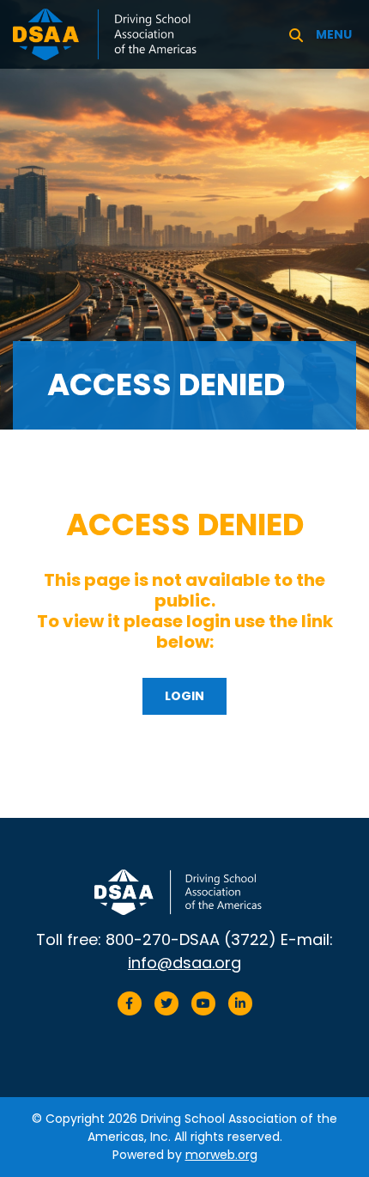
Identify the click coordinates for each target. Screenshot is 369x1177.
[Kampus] (184, 892)
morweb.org (221, 1154)
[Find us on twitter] (166, 1003)
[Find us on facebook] (130, 1003)
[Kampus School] (114, 33)
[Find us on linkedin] (240, 1003)
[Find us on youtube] (203, 1003)
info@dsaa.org (184, 962)
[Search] (296, 34)
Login (184, 695)
